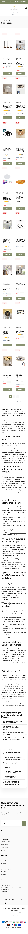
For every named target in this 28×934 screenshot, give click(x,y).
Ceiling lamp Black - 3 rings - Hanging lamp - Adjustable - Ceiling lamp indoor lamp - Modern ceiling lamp (20, 241)
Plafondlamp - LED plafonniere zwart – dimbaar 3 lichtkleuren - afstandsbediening (7, 377)
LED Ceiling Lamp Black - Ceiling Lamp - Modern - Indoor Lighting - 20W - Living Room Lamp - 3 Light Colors (7, 151)
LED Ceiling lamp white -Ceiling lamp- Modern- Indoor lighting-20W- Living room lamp (20, 287)
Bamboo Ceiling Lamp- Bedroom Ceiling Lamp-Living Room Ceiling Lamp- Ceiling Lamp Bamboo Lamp (20, 150)
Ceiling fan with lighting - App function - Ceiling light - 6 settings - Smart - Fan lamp (20, 106)
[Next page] (17, 396)
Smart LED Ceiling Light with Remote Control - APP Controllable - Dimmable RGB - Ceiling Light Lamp (7, 196)
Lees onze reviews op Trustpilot (14, 401)
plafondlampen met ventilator (18, 533)
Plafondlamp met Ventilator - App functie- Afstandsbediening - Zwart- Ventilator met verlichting (7, 242)
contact (21, 700)
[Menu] (2, 7)
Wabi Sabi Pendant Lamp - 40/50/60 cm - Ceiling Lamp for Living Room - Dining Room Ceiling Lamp (7, 106)
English (20, 899)
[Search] (22, 7)
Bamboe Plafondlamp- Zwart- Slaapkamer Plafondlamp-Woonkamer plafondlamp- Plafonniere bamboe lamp (7, 332)
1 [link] (10, 396)
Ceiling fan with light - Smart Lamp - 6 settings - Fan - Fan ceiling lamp (20, 330)
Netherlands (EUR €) (9, 899)
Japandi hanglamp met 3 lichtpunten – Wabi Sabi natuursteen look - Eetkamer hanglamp (7, 61)
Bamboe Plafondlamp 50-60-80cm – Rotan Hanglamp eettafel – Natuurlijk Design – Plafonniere (20, 196)
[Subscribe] (24, 823)
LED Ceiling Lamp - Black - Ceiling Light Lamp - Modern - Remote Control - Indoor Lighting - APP (20, 62)
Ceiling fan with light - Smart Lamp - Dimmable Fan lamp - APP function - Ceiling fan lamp (7, 287)
